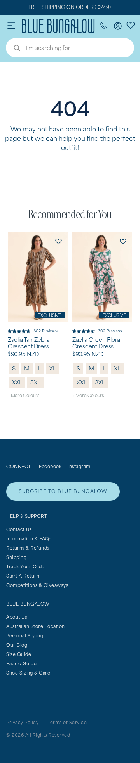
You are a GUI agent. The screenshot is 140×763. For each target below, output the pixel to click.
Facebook (50, 466)
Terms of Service (67, 722)
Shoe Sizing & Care (28, 672)
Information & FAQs (28, 538)
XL (52, 368)
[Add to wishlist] (58, 241)
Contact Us (19, 529)
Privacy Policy (22, 722)
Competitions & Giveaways (37, 585)
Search (13, 48)
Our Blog (16, 644)
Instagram (79, 466)
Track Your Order (26, 566)
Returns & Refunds (27, 547)
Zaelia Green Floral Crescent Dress (96, 343)
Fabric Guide (21, 663)
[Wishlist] (130, 24)
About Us (16, 616)
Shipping (16, 557)
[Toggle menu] (11, 26)
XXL (17, 382)
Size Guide (18, 654)
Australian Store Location (35, 626)
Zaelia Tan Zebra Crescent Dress (29, 343)
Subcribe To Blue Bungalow (63, 491)
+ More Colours (23, 395)
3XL (35, 382)
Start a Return (22, 575)
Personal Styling (24, 635)
